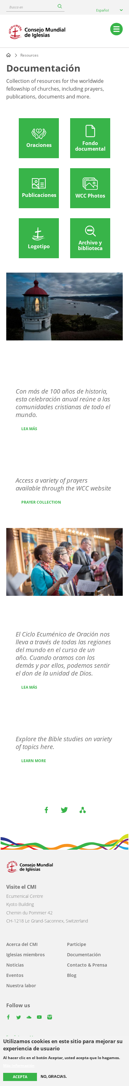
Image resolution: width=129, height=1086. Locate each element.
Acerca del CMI (22, 944)
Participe (76, 944)
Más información (18, 1065)
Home (8, 55)
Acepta (20, 1076)
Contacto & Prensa (87, 965)
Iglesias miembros (25, 955)
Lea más (29, 428)
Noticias (15, 965)
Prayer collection (41, 502)
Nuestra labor (21, 985)
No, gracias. (54, 1076)
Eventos (14, 975)
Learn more (33, 760)
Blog (71, 975)
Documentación (84, 955)
